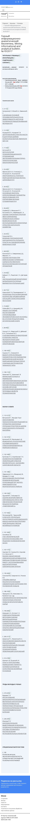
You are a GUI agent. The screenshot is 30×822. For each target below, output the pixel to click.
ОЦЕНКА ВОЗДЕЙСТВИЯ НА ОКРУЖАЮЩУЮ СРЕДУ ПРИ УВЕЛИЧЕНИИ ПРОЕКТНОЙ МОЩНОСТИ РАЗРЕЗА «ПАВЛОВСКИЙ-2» (12, 502)
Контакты (4, 806)
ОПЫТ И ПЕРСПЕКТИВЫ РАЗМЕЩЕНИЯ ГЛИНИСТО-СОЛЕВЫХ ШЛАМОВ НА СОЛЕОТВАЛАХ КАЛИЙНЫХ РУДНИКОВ (12, 667)
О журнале (4, 798)
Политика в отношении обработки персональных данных (11, 809)
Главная (5, 23)
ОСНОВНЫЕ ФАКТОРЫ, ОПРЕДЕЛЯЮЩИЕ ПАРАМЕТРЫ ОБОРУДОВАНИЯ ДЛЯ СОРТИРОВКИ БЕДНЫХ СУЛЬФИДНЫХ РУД (13, 197)
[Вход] (18, 1)
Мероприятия (5, 804)
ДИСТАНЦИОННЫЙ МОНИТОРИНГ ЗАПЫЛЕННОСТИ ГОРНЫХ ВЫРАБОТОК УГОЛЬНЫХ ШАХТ (14, 281)
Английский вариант (9, 67)
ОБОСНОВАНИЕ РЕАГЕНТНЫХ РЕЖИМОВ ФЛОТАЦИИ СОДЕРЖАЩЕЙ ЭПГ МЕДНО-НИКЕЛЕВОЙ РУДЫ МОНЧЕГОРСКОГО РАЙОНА (13, 482)
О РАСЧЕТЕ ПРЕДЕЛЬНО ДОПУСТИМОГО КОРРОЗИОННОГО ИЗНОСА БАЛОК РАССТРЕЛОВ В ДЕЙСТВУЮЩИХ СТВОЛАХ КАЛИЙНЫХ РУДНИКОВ (15, 521)
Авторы (3, 800)
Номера (20, 23)
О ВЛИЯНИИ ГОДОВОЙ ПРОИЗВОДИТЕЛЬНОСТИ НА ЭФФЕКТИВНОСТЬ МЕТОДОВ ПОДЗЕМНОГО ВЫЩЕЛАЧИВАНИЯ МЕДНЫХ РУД (14, 119)
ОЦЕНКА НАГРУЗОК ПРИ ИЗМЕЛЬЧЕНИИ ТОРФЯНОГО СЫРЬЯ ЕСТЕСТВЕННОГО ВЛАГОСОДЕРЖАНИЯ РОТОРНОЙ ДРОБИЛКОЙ (14, 262)
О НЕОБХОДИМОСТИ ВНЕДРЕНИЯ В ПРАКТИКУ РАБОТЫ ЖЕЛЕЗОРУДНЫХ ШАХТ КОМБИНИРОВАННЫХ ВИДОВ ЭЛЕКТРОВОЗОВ (14, 340)
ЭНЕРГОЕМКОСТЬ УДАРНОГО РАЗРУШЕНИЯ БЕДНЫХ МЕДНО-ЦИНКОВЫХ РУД (14, 178)
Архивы (12, 23)
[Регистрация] (16, 1)
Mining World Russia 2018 (12, 86)
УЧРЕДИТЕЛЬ (3, 7)
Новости (3, 802)
